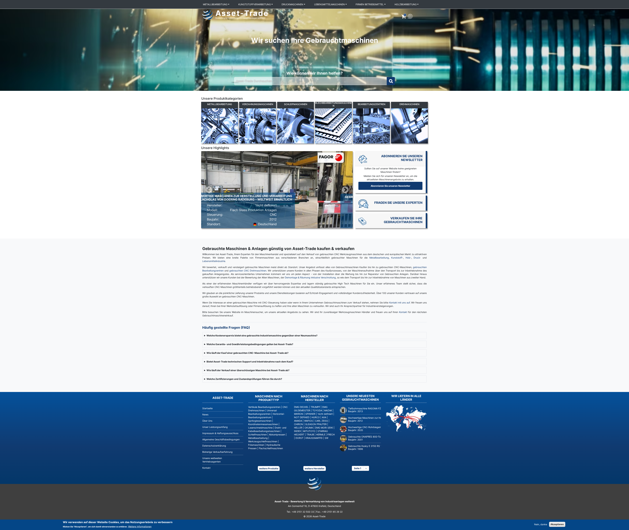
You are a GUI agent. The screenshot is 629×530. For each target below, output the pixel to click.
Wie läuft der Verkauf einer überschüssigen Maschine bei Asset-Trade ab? (248, 370)
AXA (324, 417)
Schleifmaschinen (295, 104)
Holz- (408, 257)
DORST (299, 438)
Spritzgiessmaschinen (260, 420)
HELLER (298, 427)
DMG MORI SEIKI (324, 427)
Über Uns (207, 420)
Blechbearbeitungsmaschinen (333, 104)
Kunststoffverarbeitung (254, 4)
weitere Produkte (268, 468)
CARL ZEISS (321, 420)
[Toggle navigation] (410, 16)
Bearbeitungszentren (371, 104)
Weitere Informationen (140, 526)
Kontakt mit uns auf (399, 302)
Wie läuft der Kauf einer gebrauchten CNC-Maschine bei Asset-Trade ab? (247, 352)
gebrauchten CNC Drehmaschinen (247, 270)
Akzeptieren (557, 524)
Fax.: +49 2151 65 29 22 (329, 511)
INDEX (297, 431)
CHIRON (298, 424)
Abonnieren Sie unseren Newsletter (390, 185)
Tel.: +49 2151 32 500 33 (300, 511)
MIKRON (298, 413)
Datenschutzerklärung (214, 445)
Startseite (207, 408)
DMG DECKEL (301, 407)
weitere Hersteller (314, 468)
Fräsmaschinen (256, 444)
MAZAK (328, 410)
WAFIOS (308, 420)
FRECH (331, 434)
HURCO (316, 417)
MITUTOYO (309, 431)
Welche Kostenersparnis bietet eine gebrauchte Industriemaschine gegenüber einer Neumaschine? (262, 335)
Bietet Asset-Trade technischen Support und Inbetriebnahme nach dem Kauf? (250, 361)
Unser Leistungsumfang (215, 427)
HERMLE (320, 434)
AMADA (298, 420)
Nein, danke (540, 524)
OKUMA (309, 427)
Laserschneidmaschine (260, 427)
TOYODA (317, 410)
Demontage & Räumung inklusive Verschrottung (310, 277)
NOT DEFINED (301, 417)
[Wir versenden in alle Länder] (406, 418)
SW (326, 438)
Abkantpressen (277, 434)
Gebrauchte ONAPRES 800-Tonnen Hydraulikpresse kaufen (380, 436)
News (205, 414)
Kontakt (403, 312)
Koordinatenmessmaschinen (263, 424)
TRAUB (310, 434)
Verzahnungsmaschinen (257, 104)
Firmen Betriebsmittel (370, 4)
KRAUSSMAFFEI (314, 438)
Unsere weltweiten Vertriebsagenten (212, 460)
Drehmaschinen (409, 104)
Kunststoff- (397, 257)
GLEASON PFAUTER (316, 424)
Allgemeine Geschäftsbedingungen (221, 439)
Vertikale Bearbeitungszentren (264, 407)
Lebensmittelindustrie (213, 261)
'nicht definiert (325, 413)
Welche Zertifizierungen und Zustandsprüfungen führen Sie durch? (244, 379)
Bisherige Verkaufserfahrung (217, 451)
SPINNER (310, 413)
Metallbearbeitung (215, 4)
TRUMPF (315, 407)
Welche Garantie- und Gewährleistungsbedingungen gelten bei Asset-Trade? (250, 344)
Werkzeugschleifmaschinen (262, 441)
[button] (208, 189)
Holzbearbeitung (406, 4)
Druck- (417, 257)
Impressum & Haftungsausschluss (220, 433)
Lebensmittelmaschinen (329, 4)
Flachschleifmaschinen (271, 448)
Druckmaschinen (293, 4)
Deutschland (302, 221)
